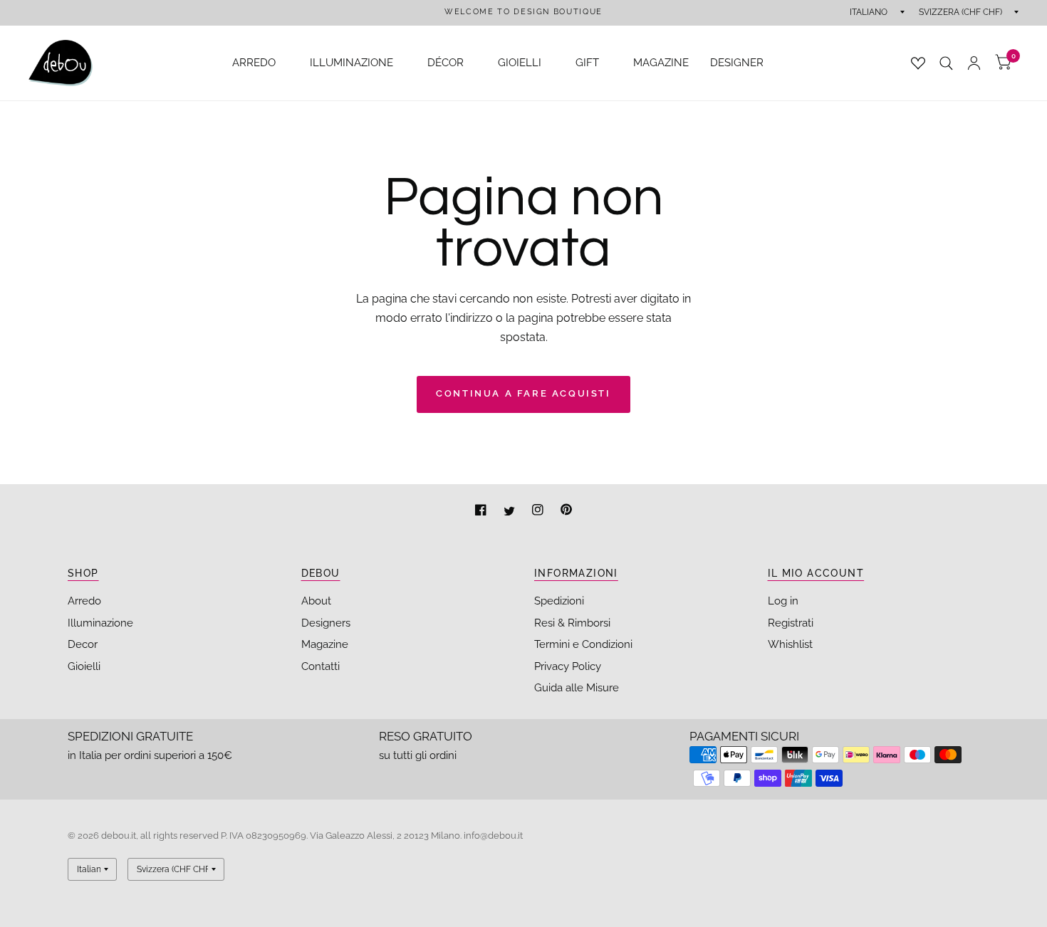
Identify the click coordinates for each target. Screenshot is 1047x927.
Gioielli (84, 666)
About (316, 601)
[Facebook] (482, 511)
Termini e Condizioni (583, 644)
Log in (783, 601)
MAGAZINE (661, 62)
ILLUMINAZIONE (351, 62)
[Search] (946, 63)
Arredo (84, 601)
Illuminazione (100, 623)
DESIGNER (737, 62)
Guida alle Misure (576, 687)
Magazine (324, 644)
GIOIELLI (519, 62)
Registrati (790, 623)
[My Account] (974, 63)
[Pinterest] (566, 511)
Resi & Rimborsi (572, 623)
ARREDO (254, 62)
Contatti (320, 666)
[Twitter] (511, 511)
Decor (83, 644)
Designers (325, 623)
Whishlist (790, 644)
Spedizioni (559, 601)
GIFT (587, 62)
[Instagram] (539, 511)
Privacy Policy (567, 666)
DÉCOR (445, 62)
